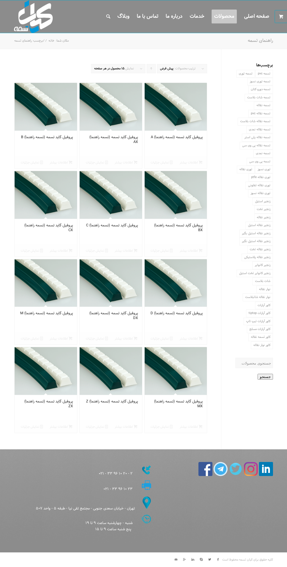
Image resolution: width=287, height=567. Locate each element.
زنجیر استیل (262, 201)
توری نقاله (245, 169)
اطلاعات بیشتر (189, 162)
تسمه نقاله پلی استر (257, 137)
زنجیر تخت (263, 209)
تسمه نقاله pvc (260, 113)
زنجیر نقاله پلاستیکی (257, 257)
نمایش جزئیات (160, 162)
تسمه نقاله (263, 105)
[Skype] (201, 559)
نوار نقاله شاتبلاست (257, 297)
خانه (51, 41)
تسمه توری (246, 73)
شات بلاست (262, 281)
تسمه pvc (264, 73)
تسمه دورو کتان (260, 89)
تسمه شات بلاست (258, 97)
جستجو (265, 377)
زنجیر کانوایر (262, 265)
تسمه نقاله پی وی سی (256, 145)
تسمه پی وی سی (259, 161)
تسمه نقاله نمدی (259, 129)
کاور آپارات (264, 305)
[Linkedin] (193, 559)
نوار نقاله (264, 289)
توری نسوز (264, 169)
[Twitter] (209, 559)
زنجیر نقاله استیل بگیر (256, 233)
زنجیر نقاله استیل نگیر (256, 241)
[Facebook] (218, 559)
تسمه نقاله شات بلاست (255, 121)
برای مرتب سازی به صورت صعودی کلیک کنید (151, 69)
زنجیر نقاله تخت (260, 249)
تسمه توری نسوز (260, 81)
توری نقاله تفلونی (259, 185)
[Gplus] (184, 559)
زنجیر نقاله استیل (259, 225)
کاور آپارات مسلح (259, 329)
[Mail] (176, 559)
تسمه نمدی (263, 153)
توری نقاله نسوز (260, 193)
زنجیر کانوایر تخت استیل (254, 273)
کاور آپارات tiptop (259, 313)
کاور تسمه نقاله (260, 337)
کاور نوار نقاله (261, 345)
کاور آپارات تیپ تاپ (258, 321)
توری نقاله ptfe (260, 177)
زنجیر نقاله (263, 217)
